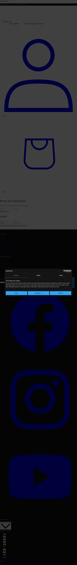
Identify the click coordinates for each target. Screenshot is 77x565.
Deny (16, 293)
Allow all (60, 293)
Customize (37, 293)
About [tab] (61, 275)
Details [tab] (38, 275)
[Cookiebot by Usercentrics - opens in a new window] (64, 271)
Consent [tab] (16, 275)
